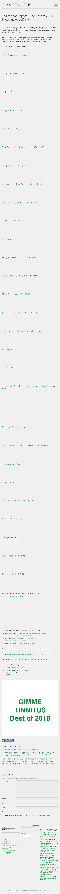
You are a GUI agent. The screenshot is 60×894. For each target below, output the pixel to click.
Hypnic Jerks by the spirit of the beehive (19, 202)
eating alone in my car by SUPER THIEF (19, 257)
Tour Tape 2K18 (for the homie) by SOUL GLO (22, 147)
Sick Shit (10, 758)
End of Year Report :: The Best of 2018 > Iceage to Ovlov (21, 638)
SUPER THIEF (23, 760)
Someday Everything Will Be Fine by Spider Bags (23, 184)
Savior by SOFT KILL (11, 128)
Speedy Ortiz (34, 758)
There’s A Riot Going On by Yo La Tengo (13, 596)
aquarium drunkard (7, 841)
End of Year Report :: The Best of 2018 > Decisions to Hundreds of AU (25, 636)
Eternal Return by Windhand (14, 555)
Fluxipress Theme (47, 890)
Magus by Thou (9, 349)
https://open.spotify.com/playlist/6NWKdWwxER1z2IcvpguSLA (24, 654)
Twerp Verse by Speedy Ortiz (15, 165)
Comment (5, 781)
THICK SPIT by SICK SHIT (13, 73)
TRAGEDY (25, 761)
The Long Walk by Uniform (13, 427)
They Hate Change (12, 761)
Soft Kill (21, 758)
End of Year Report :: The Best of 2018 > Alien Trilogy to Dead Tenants (25, 633)
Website (4, 807)
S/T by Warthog (9, 482)
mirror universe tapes (8, 850)
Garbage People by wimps (13, 537)
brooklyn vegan (6, 843)
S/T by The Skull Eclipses (12, 110)
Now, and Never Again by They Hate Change (21, 331)
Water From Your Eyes (17, 763)
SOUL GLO (27, 758)
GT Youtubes (11, 672)
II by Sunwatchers (9, 239)
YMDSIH (48, 763)
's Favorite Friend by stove (13, 220)
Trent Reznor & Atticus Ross (37, 761)
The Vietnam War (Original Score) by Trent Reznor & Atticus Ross (28, 387)
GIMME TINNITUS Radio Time (16, 670)
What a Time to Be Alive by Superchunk (19, 275)
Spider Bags (42, 758)
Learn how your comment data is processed (37, 815)
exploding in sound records (10, 845)
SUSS (36, 760)
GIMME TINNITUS (16, 4)
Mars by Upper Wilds (11, 464)
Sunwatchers (15, 760)
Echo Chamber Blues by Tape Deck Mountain (22, 312)
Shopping (5, 758)
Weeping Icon (29, 763)
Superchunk (31, 760)
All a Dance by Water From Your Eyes (18, 500)
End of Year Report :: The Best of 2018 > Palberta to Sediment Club (24, 641)
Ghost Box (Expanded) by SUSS (16, 294)
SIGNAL (16, 758)
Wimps (36, 763)
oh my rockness (6, 852)
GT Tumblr (10, 675)
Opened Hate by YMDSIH (13, 574)
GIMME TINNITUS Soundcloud (16, 668)
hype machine (6, 848)
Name (4, 798)
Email (3, 803)
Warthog (8, 763)
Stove (8, 760)
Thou (20, 761)
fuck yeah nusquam (7, 847)
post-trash (5, 854)
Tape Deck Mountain (45, 760)
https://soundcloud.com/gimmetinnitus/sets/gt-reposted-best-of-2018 (29, 659)
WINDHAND (42, 763)
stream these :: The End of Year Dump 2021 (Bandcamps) (21, 750)
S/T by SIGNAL (8, 92)
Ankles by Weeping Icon (12, 519)
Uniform (48, 761)
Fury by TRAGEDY (9, 367)
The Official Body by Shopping (15, 55)
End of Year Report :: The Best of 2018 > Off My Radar (20, 643)
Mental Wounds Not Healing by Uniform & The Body (25, 445)
